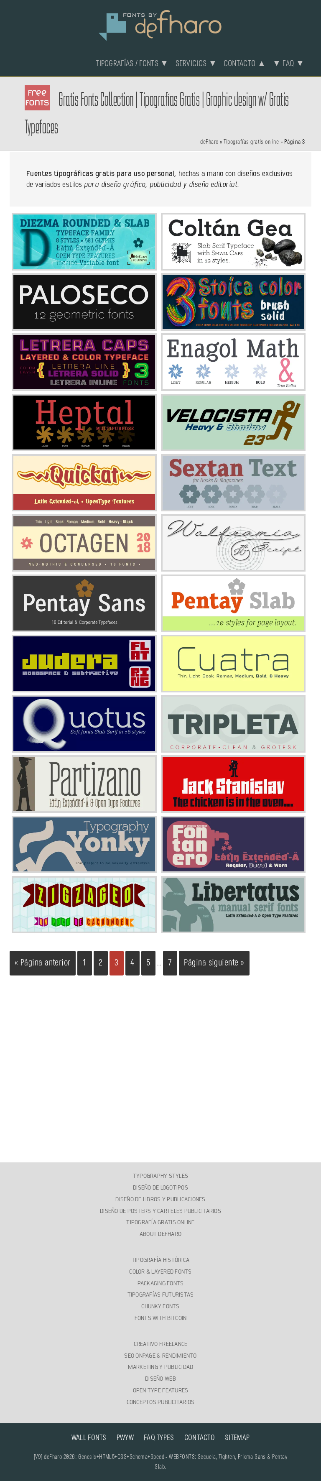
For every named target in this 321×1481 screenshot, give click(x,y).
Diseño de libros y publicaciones (160, 1199)
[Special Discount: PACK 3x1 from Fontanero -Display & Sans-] (233, 868)
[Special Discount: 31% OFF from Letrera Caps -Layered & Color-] (84, 386)
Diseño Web (160, 1378)
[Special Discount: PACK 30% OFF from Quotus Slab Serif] (84, 747)
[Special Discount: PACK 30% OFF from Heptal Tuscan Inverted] (84, 446)
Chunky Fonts (160, 1306)
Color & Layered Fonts (160, 1271)
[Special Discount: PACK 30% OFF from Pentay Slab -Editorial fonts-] (233, 627)
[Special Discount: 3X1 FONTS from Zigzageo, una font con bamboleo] (84, 928)
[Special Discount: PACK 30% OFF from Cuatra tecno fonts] (233, 687)
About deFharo (160, 1234)
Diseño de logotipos (160, 1187)
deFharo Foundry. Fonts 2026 (160, 24)
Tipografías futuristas (160, 1294)
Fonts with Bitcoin (161, 1318)
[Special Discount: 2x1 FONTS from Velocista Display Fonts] (233, 446)
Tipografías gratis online (251, 142)
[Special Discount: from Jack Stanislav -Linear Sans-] (233, 808)
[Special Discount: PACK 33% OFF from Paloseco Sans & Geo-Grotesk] (84, 326)
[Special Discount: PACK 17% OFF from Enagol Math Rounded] (233, 386)
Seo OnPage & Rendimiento (160, 1355)
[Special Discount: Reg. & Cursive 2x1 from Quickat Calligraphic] (84, 506)
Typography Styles (160, 1175)
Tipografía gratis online (160, 1222)
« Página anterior (43, 963)
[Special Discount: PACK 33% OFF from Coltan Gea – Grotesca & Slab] (233, 265)
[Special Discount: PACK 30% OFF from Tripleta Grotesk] (233, 747)
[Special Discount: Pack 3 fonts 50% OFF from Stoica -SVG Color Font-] (233, 326)
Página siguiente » (214, 963)
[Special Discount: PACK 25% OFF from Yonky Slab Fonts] (84, 868)
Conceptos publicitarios (161, 1402)
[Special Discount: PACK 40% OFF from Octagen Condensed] (84, 566)
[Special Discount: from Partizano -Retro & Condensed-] (84, 808)
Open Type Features (161, 1390)
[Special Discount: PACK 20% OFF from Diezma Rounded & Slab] (84, 265)
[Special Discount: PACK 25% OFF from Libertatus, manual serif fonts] (233, 928)
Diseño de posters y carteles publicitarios (160, 1211)
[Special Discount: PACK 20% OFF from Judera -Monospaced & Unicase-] (84, 687)
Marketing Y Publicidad (161, 1367)
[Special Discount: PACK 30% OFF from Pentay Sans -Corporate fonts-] (84, 627)
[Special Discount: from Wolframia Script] (233, 566)
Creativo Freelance (161, 1344)
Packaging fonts (161, 1283)
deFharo (209, 142)
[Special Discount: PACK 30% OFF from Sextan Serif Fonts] (233, 506)
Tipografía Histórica (160, 1259)
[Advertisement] (161, 1050)
